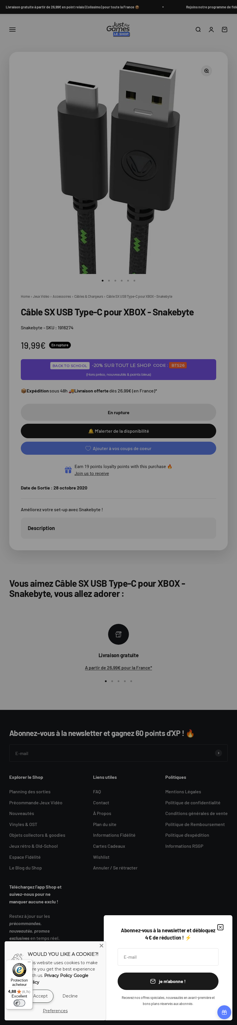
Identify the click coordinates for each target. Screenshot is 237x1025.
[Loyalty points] (224, 1012)
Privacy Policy (58, 975)
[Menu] (29, 963)
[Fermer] (220, 927)
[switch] (19, 1003)
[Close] (101, 946)
